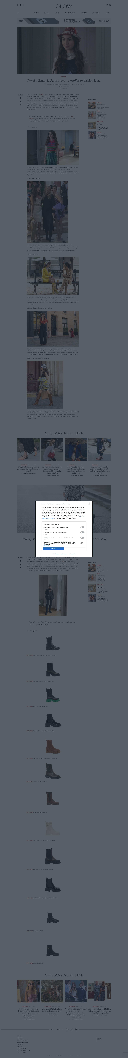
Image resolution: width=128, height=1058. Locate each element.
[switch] (82, 527)
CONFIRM (53, 548)
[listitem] (64, 524)
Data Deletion (55, 554)
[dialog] (64, 529)
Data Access (64, 554)
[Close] (89, 504)
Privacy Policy (72, 554)
